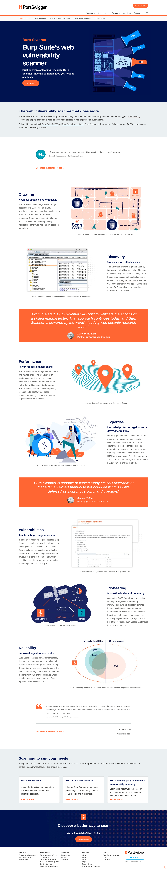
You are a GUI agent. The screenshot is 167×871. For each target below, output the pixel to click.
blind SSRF (112, 622)
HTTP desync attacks (117, 456)
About (84, 855)
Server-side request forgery (49, 866)
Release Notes (23, 859)
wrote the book (121, 446)
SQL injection (135, 618)
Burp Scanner (24, 18)
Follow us (136, 857)
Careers (84, 857)
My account (140, 6)
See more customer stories (49, 168)
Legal (84, 862)
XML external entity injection (49, 862)
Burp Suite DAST (50, 124)
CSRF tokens (38, 208)
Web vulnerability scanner (27, 855)
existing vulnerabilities (29, 546)
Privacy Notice (87, 864)
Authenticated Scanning (60, 18)
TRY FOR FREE (31, 83)
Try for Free (100, 18)
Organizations (65, 855)
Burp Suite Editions (25, 857)
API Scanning (40, 18)
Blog (104, 857)
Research (106, 859)
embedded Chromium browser (32, 218)
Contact (84, 859)
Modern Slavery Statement (91, 866)
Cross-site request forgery (48, 859)
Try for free (83, 839)
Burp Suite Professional (73, 124)
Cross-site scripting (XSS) (48, 855)
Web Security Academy (111, 855)
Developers (65, 859)
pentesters (23, 767)
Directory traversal (46, 864)
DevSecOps (44, 767)
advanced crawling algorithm (124, 267)
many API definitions (128, 280)
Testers (63, 857)
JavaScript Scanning (82, 18)
